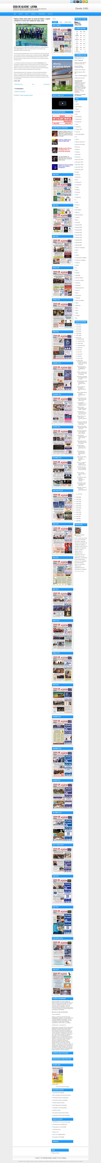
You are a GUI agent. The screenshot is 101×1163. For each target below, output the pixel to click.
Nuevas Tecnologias (80, 247)
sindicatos (78, 282)
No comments (26, 22)
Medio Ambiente (79, 214)
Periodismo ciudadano (81, 260)
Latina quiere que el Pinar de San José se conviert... (82, 442)
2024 (77, 329)
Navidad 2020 (79, 232)
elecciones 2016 (79, 162)
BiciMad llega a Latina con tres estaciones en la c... (81, 447)
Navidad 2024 (79, 242)
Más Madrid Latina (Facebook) (60, 1105)
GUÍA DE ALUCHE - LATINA (25, 6)
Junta (77, 202)
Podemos (78, 262)
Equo (77, 179)
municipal (78, 222)
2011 (77, 514)
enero (78, 494)
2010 (77, 516)
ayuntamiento (79, 116)
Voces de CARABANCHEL (59, 1134)
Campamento (79, 119)
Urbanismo (78, 305)
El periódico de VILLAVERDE (59, 1127)
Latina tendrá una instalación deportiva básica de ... (81, 388)
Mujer (77, 220)
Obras (77, 250)
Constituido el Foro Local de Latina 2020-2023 (81, 484)
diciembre (79, 339)
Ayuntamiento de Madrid (58, 1092)
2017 (77, 501)
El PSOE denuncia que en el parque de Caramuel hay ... (81, 468)
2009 (77, 518)
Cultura (21, 14)
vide (76, 308)
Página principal (55, 1152)
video (77, 310)
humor (77, 194)
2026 (77, 324)
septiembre (80, 345)
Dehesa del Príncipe (80, 144)
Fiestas (77, 187)
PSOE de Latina (56, 1110)
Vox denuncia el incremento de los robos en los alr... (81, 413)
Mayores (77, 212)
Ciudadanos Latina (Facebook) (60, 1107)
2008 (77, 520)
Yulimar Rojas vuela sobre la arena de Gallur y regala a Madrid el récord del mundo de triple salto (32, 19)
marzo (78, 358)
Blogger (67, 1086)
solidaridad (78, 285)
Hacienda (78, 192)
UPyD (77, 303)
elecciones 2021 (79, 167)
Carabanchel (78, 121)
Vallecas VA (55, 1132)
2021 (77, 335)
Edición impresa (42, 14)
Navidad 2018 (79, 227)
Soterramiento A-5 (80, 287)
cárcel (77, 124)
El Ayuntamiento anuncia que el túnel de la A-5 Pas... (81, 453)
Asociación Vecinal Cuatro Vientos (61, 1112)
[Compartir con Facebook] (19, 81)
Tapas (77, 292)
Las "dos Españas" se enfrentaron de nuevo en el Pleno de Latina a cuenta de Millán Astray (65, 158)
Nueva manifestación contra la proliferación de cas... (82, 394)
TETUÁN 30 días (57, 1129)
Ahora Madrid (79, 106)
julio (78, 349)
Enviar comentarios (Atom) (26, 95)
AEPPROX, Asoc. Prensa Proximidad (61, 1122)
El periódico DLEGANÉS (58, 1137)
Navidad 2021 (79, 235)
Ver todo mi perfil (79, 571)
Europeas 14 (78, 182)
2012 (77, 512)
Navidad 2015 (79, 225)
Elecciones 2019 (79, 164)
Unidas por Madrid (80, 300)
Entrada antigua (47, 84)
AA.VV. (77, 104)
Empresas (78, 174)
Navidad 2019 (79, 230)
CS (76, 136)
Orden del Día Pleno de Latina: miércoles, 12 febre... (81, 458)
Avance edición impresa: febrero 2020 (81, 474)
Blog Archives (68, 22)
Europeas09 (78, 184)
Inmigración (78, 197)
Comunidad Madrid (80, 134)
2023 (77, 331)
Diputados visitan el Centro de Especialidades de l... (82, 489)
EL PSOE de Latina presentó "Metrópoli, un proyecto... (81, 479)
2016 (77, 503)
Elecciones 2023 (79, 169)
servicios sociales (80, 280)
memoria (77, 217)
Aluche (77, 109)
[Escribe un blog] (16, 81)
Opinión (77, 255)
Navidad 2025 (79, 245)
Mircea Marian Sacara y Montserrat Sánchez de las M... (82, 383)
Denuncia (78, 147)
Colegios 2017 (79, 129)
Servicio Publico (79, 277)
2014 (77, 507)
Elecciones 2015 (79, 159)
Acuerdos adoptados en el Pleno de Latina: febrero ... (81, 432)
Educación (78, 154)
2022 (77, 333)
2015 (77, 505)
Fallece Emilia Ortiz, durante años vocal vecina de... (82, 427)
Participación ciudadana (81, 257)
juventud (77, 204)
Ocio (77, 252)
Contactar (50, 14)
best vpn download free (71, 1161)
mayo (78, 354)
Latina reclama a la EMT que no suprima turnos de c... (81, 418)
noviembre (79, 341)
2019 (77, 497)
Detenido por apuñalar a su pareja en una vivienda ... (82, 378)
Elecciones (78, 157)
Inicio (15, 14)
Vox (76, 318)
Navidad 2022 (79, 237)
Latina (77, 207)
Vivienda (77, 315)
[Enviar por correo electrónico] (14, 81)
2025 (77, 326)
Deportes (33, 14)
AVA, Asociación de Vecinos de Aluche (62, 1095)
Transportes (78, 295)
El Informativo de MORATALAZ (60, 1124)
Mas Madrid (78, 209)
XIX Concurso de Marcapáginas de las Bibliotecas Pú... (81, 368)
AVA (76, 114)
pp (76, 267)
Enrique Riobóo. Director (80, 536)
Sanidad (77, 272)
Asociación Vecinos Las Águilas (60, 1100)
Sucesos (78, 290)
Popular (55, 22)
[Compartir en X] (17, 81)
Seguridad (78, 275)
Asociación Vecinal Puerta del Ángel (61, 1115)
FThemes (24, 1161)
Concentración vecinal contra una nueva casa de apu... (82, 437)
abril (78, 356)
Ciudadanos (78, 126)
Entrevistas (78, 177)
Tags (61, 22)
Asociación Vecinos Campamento (60, 1097)
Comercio (78, 131)
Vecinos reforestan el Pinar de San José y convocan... (82, 373)
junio (78, 351)
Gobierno (78, 189)
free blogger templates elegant (60, 1161)
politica (77, 265)
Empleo (77, 172)
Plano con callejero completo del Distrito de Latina (81, 464)
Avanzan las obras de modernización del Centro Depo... (82, 423)
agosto (79, 347)
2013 (77, 510)
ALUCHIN (78, 111)
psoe (77, 270)
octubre (79, 343)
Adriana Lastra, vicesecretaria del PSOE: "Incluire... (81, 408)
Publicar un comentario (20, 91)
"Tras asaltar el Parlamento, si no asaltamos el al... (81, 404)
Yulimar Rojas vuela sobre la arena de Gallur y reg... (81, 399)
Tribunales (78, 298)
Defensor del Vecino (80, 141)
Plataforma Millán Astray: (65, 134)
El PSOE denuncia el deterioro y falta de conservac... (82, 363)
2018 (77, 499)
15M (76, 101)
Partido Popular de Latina (58, 1102)
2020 (77, 337)
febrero (79, 360)
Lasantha (36, 1161)
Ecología (78, 152)
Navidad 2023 (79, 240)
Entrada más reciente (18, 84)
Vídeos (27, 14)
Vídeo (77, 313)
